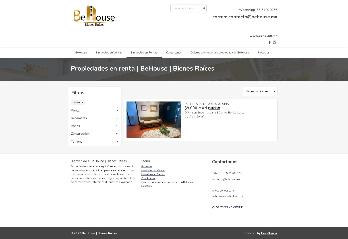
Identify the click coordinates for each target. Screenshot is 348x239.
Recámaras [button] (79, 118)
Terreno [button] (76, 142)
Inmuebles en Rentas (144, 52)
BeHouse (81, 52)
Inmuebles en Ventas (109, 52)
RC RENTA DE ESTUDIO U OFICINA (207, 104)
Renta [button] (75, 110)
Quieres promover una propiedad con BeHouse (220, 52)
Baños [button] (75, 126)
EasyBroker (269, 233)
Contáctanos (174, 52)
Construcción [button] (80, 134)
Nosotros (264, 52)
